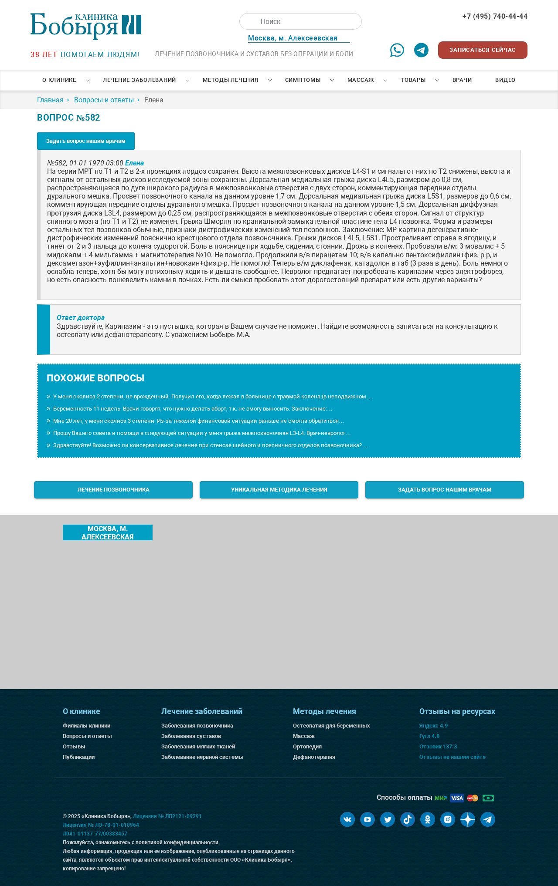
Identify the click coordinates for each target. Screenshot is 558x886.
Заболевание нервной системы (202, 757)
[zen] (467, 819)
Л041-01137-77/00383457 (95, 834)
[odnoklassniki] (427, 819)
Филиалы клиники (86, 725)
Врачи (462, 80)
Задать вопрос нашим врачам (86, 141)
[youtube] (367, 819)
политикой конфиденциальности (177, 842)
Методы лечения (231, 80)
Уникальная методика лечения (279, 489)
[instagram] (447, 819)
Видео (505, 80)
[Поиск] (247, 21)
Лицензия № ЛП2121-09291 (167, 816)
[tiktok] (407, 819)
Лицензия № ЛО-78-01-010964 (101, 825)
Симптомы (303, 80)
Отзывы (74, 746)
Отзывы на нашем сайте (452, 757)
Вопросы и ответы (87, 736)
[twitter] (387, 819)
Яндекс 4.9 (433, 725)
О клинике (59, 80)
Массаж (360, 80)
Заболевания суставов (191, 736)
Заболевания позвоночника (197, 725)
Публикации (79, 757)
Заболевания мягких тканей (198, 746)
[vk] (347, 819)
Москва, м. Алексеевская (108, 532)
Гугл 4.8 (429, 736)
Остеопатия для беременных (331, 725)
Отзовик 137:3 (438, 746)
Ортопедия (307, 746)
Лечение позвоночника (114, 489)
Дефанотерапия (314, 757)
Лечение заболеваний (139, 80)
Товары (413, 80)
